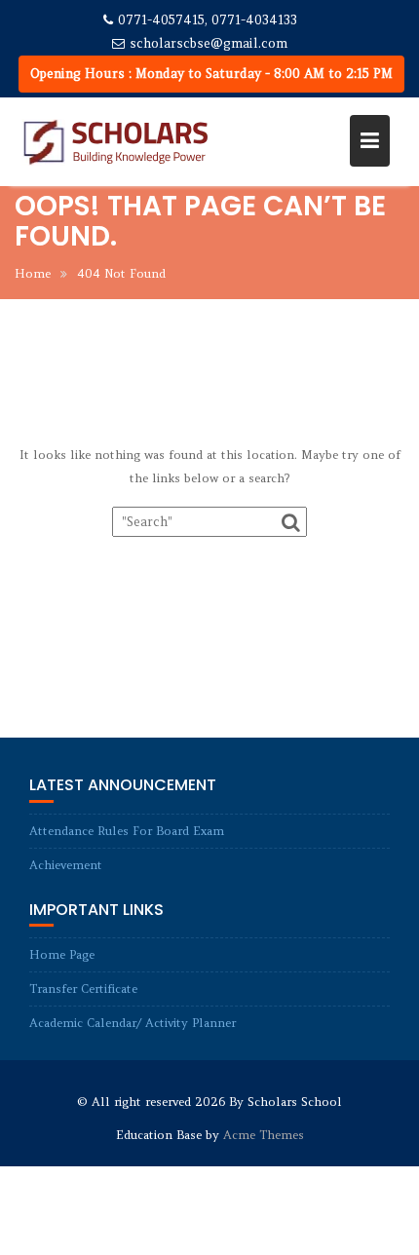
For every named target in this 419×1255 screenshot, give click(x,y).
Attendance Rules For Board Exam (126, 830)
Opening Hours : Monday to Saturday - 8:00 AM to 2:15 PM (211, 73)
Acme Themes (263, 1134)
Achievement (65, 864)
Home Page (62, 954)
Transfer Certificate (83, 988)
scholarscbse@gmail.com (208, 43)
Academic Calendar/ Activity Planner (132, 1022)
